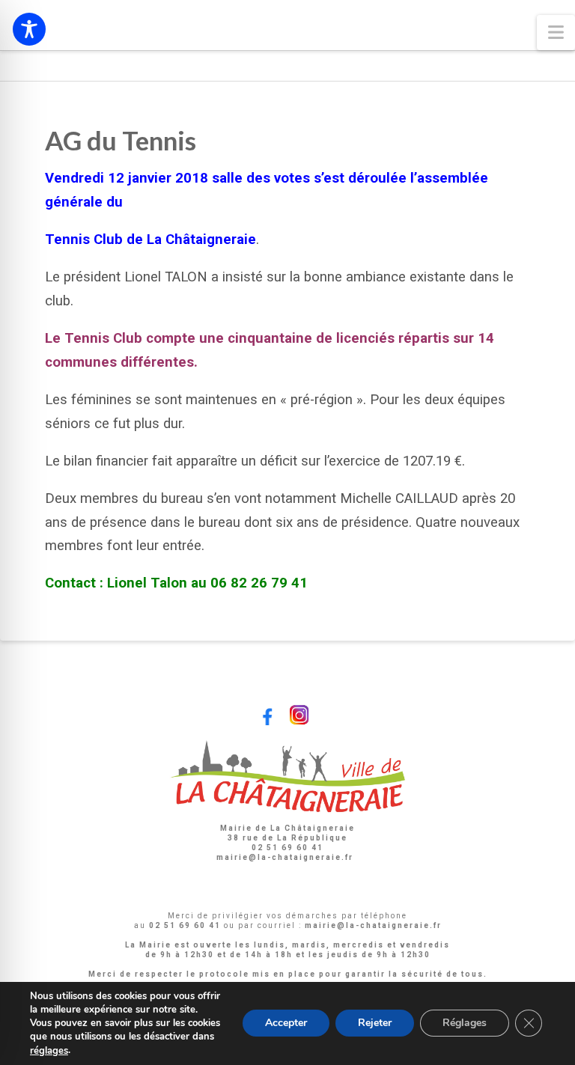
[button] (556, 32)
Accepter (286, 1023)
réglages (49, 1051)
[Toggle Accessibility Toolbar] (29, 29)
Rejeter (375, 1023)
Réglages (464, 1023)
